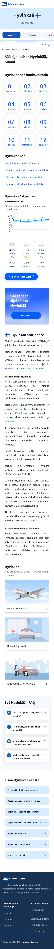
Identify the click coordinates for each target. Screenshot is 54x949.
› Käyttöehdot (37, 909)
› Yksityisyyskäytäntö (40, 917)
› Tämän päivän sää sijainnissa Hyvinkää (26, 170)
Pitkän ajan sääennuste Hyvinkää (24, 800)
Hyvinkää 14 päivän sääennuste (23, 790)
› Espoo (7, 925)
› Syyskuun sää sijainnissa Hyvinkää (24, 184)
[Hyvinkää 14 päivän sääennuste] (27, 226)
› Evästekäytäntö (39, 925)
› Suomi (7, 913)
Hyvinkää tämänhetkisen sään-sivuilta (25, 368)
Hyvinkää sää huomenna (20, 844)
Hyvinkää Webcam (17, 833)
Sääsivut (11, 34)
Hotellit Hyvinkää (16, 855)
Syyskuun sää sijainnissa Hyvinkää (24, 822)
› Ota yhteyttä (37, 931)
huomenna (10, 421)
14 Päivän (31, 34)
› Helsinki (8, 919)
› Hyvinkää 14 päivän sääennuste (22, 163)
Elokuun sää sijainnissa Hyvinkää (23, 811)
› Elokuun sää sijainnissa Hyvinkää (23, 177)
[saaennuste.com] (12, 4)
